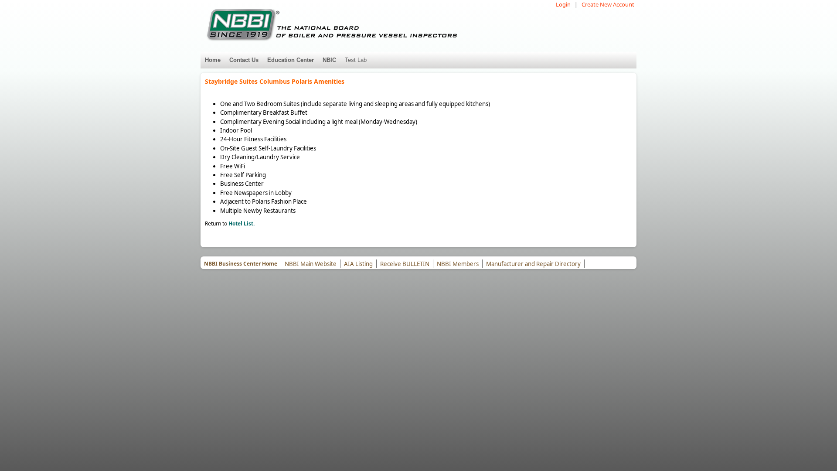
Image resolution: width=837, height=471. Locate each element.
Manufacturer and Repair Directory (533, 264)
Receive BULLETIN (404, 264)
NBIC (329, 60)
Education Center (290, 60)
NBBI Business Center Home (240, 263)
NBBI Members (458, 264)
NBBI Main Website (311, 264)
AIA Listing (358, 264)
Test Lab (356, 60)
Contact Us (244, 60)
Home (213, 60)
